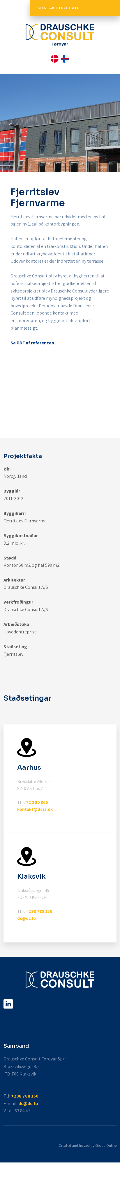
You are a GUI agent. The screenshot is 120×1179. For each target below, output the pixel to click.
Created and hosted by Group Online (88, 1145)
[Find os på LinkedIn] (8, 1003)
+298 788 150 (39, 911)
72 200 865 (37, 802)
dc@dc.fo (26, 918)
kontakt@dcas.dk (35, 809)
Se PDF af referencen (32, 343)
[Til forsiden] (60, 31)
